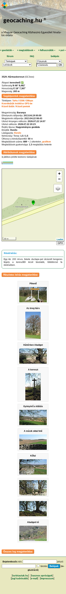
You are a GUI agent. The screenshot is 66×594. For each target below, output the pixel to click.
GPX (60, 243)
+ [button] (59, 173)
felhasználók (47, 50)
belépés (55, 56)
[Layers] (58, 188)
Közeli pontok (23, 106)
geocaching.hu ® (25, 21)
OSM (21, 100)
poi (62, 50)
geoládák (7, 50)
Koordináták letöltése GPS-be (17, 103)
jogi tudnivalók (20, 578)
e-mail (34, 578)
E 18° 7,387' (19, 88)
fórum (10, 56)
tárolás (44, 566)
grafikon (46, 141)
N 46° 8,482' (19, 85)
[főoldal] (4, 5)
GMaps (29, 100)
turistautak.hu (20, 576)
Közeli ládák (8, 106)
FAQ (32, 56)
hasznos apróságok (41, 576)
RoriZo (17, 133)
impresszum (47, 578)
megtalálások (26, 50)
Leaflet (60, 239)
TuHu (15, 100)
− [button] (59, 179)
